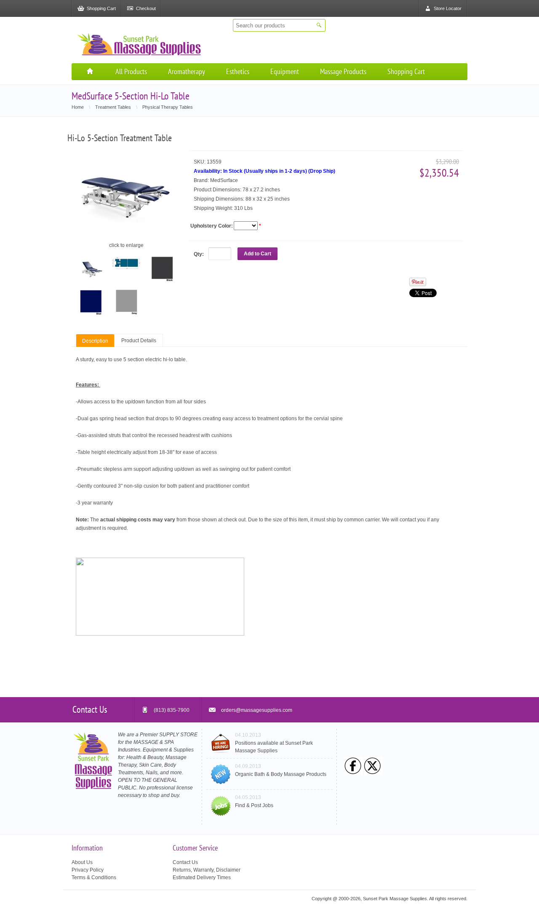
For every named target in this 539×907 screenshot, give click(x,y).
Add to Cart (257, 254)
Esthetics (237, 71)
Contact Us (185, 862)
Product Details (138, 340)
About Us (82, 862)
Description (95, 341)
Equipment (284, 71)
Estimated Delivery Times (202, 877)
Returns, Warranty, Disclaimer (206, 870)
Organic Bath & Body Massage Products (280, 774)
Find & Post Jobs (254, 805)
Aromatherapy (186, 71)
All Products (131, 71)
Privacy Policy (88, 870)
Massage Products (343, 71)
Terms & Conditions (94, 877)
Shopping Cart (406, 71)
